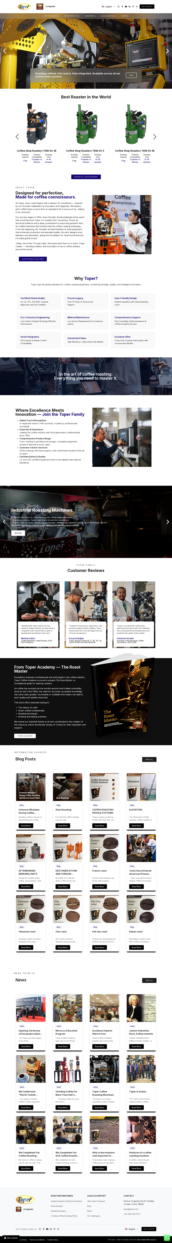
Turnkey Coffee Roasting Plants (64, 1216)
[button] (4, 51)
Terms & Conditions (37, 1240)
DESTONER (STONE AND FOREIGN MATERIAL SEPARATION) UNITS (67, 872)
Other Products (71, 16)
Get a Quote (147, 6)
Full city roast (99, 931)
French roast (99, 870)
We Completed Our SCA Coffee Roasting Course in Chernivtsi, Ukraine (67, 1154)
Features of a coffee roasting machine (140, 1154)
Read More (26, 826)
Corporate (89, 16)
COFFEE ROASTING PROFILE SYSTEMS (103, 811)
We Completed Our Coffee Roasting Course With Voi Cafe (30, 1154)
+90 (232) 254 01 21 (132, 1214)
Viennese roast (27, 931)
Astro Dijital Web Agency (146, 1240)
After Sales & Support (96, 1201)
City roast (61, 931)
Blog (21, 805)
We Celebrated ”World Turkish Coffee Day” (27, 1093)
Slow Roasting (63, 809)
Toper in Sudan (137, 1091)
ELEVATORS (135, 809)
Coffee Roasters (50, 16)
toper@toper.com (131, 1209)
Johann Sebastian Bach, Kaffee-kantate (141, 1032)
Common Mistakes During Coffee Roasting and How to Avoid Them (30, 811)
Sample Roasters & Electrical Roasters (66, 1201)
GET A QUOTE (148, 1229)
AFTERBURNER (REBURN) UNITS (28, 872)
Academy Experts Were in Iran (102, 1032)
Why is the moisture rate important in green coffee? (103, 1154)
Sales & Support (108, 16)
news (22, 1026)
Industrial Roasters (58, 1211)
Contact (125, 16)
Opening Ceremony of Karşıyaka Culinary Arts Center (31, 1032)
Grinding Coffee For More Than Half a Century (66, 1093)
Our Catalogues (93, 1216)
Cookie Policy (52, 1240)
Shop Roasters (57, 1206)
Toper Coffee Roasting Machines (103, 1093)
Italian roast (136, 931)
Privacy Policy (21, 1240)
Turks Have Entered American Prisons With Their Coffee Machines (140, 872)
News (89, 1211)
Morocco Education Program (66, 1032)
